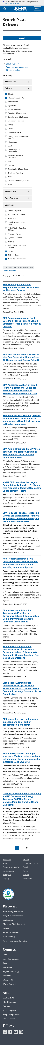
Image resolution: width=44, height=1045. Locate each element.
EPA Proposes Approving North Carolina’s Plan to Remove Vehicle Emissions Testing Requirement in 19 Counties (22, 322)
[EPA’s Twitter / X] (10, 1032)
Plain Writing (9, 937)
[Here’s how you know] (22, 3)
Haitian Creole (8, 871)
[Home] (20, 8)
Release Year (10, 82)
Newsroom (7, 967)
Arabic (5, 863)
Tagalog (6, 879)
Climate (9, 267)
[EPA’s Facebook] (5, 1032)
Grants (6, 928)
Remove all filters (10, 270)
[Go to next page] (22, 848)
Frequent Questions (11, 1014)
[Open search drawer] (5, 8)
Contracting (8, 920)
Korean (25, 871)
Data (5, 955)
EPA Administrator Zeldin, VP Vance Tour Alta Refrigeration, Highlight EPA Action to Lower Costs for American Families (21, 453)
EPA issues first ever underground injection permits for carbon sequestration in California (20, 722)
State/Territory (11, 198)
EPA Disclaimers (10, 1002)
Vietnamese (27, 879)
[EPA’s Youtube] (16, 1032)
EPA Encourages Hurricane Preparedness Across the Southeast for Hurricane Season (21, 287)
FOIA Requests (9, 1010)
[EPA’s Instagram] (21, 1032)
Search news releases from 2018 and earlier (17, 68)
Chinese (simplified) (30, 863)
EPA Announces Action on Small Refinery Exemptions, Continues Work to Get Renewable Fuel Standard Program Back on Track (20, 389)
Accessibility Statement (13, 911)
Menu (37, 8)
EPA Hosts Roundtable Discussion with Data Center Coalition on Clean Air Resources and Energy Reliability (22, 357)
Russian (26, 875)
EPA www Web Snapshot (14, 924)
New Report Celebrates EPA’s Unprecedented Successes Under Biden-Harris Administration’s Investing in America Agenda (20, 563)
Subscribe (7, 975)
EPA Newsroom (12, 64)
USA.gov (6, 980)
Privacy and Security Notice (15, 941)
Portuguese (7, 875)
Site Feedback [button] (9, 1019)
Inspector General (11, 959)
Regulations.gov (9, 971)
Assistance (7, 860)
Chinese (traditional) (11, 867)
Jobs (5, 963)
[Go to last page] (27, 848)
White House (8, 984)
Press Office (10, 191)
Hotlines (6, 1006)
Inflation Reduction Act (24, 267)
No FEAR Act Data (11, 932)
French (25, 867)
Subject (8, 88)
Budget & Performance (13, 916)
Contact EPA (8, 998)
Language (9, 205)
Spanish (26, 860)
